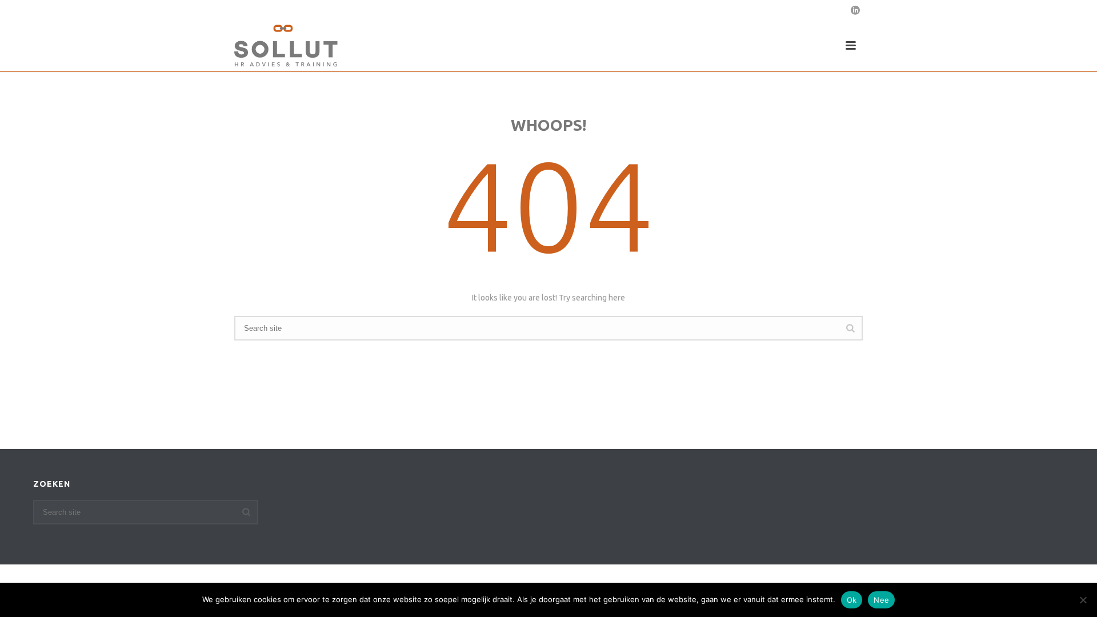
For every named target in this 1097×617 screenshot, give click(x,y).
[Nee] (1082, 600)
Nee (881, 599)
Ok (852, 599)
